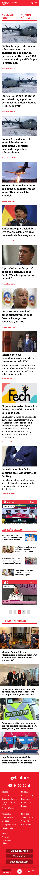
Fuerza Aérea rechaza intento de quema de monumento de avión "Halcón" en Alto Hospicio (19, 190)
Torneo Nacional (9, 808)
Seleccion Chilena (9, 799)
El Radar (5, 821)
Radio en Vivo (19, 850)
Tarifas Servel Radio (8, 841)
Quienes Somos (28, 817)
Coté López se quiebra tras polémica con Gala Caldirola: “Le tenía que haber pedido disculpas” (25, 549)
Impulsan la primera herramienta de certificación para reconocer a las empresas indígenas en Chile (18, 692)
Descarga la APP (19, 861)
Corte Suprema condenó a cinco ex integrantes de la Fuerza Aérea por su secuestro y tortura (17, 316)
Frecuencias (26, 824)
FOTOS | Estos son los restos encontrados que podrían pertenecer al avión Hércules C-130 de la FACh (19, 101)
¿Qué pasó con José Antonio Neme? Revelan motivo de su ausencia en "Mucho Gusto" (13, 537)
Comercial (6, 837)
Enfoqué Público (9, 824)
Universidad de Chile (8, 803)
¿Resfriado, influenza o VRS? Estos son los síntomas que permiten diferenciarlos (24, 572)
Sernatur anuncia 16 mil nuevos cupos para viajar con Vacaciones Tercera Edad (12, 561)
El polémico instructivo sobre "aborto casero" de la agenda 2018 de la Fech (19, 409)
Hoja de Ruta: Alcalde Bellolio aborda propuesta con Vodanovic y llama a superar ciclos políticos (19, 760)
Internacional (27, 802)
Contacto (25, 821)
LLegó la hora (7, 817)
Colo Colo (6, 795)
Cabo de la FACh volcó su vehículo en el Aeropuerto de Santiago (19, 473)
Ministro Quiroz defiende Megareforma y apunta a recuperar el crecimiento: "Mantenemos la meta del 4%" (19, 656)
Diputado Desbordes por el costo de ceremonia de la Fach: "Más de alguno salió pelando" (18, 273)
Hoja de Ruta (7, 828)
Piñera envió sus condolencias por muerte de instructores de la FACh (18, 358)
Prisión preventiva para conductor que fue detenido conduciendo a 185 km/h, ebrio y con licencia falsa (19, 726)
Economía (25, 799)
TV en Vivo (19, 856)
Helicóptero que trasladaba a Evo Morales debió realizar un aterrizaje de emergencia (19, 232)
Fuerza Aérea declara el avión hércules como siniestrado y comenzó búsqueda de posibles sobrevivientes (16, 145)
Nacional (25, 806)
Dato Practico (27, 795)
